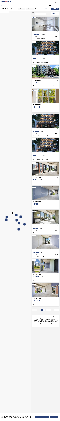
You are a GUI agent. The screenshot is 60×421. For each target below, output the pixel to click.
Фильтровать (55, 8)
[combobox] (40, 14)
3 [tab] (45, 29)
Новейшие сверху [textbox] (39, 13)
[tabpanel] (45, 24)
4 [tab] (46, 29)
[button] (13, 213)
